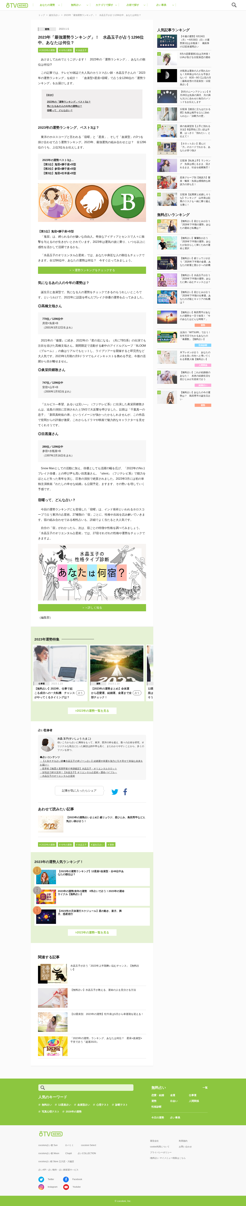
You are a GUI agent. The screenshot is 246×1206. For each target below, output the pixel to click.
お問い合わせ (185, 1146)
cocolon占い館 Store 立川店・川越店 (56, 1161)
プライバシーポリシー (161, 1152)
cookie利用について (159, 1146)
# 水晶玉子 (81, 50)
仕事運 (192, 1095)
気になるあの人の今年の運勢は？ (64, 106)
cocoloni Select (88, 1145)
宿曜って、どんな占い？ (60, 110)
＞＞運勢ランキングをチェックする (92, 270)
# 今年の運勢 (65, 50)
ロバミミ (69, 1145)
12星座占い (64, 1104)
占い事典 (175, 1117)
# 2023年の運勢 (47, 50)
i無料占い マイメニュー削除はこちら (168, 1158)
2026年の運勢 (74, 1111)
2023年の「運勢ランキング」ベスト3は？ (69, 101)
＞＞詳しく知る (92, 607)
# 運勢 (111, 844)
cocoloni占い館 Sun (48, 1145)
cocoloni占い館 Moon (48, 1153)
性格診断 (156, 1106)
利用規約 (183, 1141)
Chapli (68, 1153)
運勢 (47, 29)
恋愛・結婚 (157, 1095)
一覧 (205, 1087)
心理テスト (102, 1104)
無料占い (47, 1104)
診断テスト (121, 1104)
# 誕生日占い (97, 844)
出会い (174, 1100)
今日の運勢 (157, 1117)
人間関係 (194, 1100)
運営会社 (154, 1141)
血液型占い (83, 1104)
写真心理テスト (50, 1111)
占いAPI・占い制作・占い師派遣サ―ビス (58, 1170)
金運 (172, 1095)
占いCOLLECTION (87, 1153)
